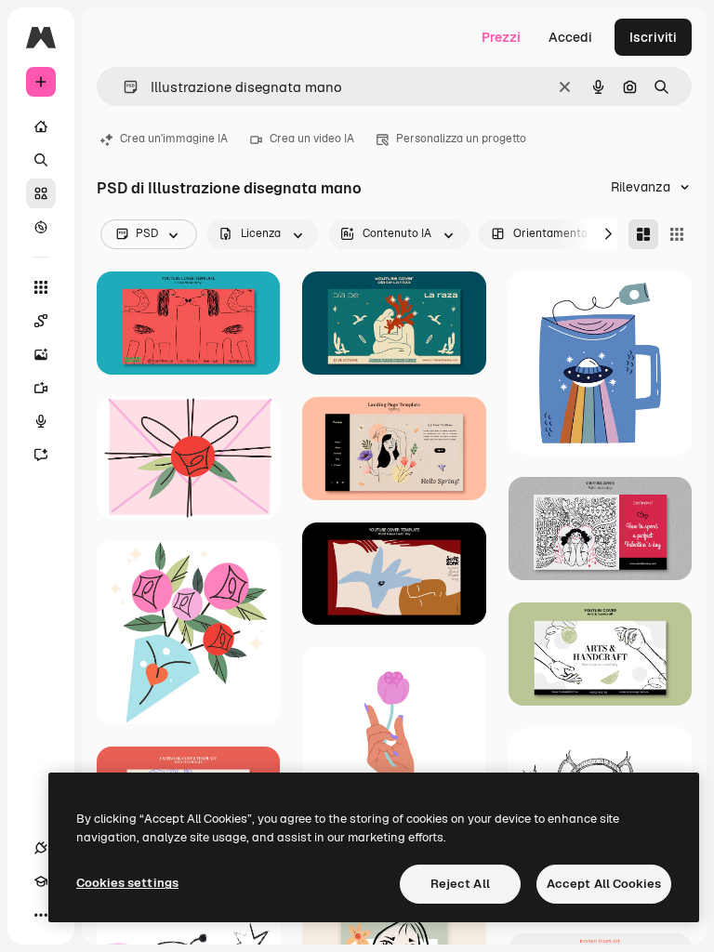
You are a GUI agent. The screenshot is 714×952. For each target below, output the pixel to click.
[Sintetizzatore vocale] (41, 421)
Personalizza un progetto (461, 138)
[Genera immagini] (41, 354)
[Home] (41, 126)
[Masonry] (643, 234)
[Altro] (41, 915)
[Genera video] (41, 388)
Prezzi (501, 37)
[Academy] (41, 881)
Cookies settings (127, 883)
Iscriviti (653, 37)
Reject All (460, 884)
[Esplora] (41, 227)
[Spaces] (41, 321)
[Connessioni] (41, 848)
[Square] (677, 234)
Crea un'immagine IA (174, 138)
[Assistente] (41, 454)
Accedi (570, 37)
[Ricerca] (41, 160)
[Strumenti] (41, 287)
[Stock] (41, 193)
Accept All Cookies (604, 884)
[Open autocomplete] (123, 87)
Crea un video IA (312, 138)
